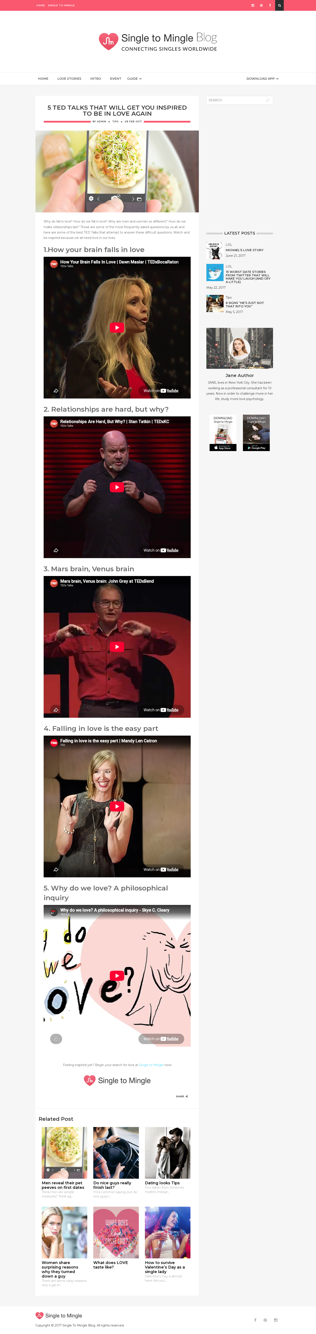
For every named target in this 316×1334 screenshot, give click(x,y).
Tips (115, 121)
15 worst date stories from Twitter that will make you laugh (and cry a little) (248, 277)
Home (41, 5)
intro (97, 79)
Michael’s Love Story (244, 250)
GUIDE (132, 79)
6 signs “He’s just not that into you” (245, 304)
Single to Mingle (61, 5)
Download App (261, 79)
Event (115, 79)
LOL (229, 245)
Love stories (70, 79)
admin (101, 121)
